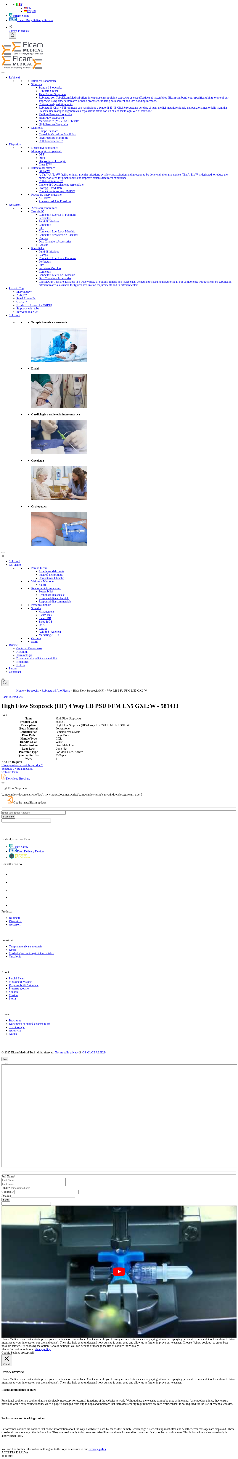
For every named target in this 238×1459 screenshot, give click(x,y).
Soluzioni (14, 315)
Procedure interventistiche (46, 194)
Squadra (36, 608)
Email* (5, 1187)
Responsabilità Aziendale (46, 588)
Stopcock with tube (27, 308)
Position (6, 1195)
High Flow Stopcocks (51, 117)
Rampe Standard (48, 131)
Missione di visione (20, 981)
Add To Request (11, 762)
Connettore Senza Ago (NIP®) (57, 191)
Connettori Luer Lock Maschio (57, 231)
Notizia (20, 665)
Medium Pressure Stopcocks (55, 114)
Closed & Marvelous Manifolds (57, 134)
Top (5, 1059)
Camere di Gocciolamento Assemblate (61, 184)
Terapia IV (37, 211)
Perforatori (45, 218)
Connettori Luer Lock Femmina (57, 214)
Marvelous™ (24, 291)
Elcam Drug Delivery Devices (35, 20)
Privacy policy (97, 1449)
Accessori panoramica (44, 208)
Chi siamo (15, 564)
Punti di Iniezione (49, 221)
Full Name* (8, 1176)
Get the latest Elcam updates (29, 802)
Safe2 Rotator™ (26, 298)
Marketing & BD (49, 635)
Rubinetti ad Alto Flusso (56, 690)
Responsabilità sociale (52, 594)
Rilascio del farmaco (43, 167)
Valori (42, 584)
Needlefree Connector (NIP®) (34, 305)
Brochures (22, 661)
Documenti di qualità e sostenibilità (36, 658)
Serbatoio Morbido (50, 268)
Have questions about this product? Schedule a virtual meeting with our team (22, 769)
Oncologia (15, 956)
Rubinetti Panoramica (44, 80)
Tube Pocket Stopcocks (52, 94)
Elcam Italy (45, 614)
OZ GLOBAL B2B (94, 1052)
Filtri (41, 228)
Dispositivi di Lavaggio (52, 161)
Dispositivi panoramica (44, 147)
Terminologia (24, 655)
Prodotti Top (16, 288)
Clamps (43, 238)
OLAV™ (44, 171)
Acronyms (15, 1030)
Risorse (13, 645)
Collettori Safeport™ (51, 141)
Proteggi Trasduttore (50, 187)
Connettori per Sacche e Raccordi (58, 234)
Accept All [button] (27, 1352)
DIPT (42, 157)
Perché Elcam (39, 568)
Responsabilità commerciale (55, 601)
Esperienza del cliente (51, 571)
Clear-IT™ (45, 164)
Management (46, 611)
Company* (8, 1191)
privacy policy (42, 1349)
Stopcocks (33, 690)
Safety (21, 15)
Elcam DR (45, 618)
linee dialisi (37, 248)
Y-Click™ (45, 198)
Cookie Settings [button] (10, 1352)
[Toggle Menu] (2, 72)
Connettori (45, 224)
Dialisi (13, 949)
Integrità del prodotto (51, 574)
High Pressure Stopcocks (53, 124)
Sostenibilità (46, 591)
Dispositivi (15, 144)
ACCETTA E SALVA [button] (14, 1452)
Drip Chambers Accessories (55, 241)
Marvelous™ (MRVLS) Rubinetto (59, 121)
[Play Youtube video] (119, 1272)
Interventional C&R (28, 311)
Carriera (36, 638)
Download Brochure (18, 778)
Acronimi (22, 651)
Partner (13, 668)
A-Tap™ (21, 295)
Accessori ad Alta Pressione (55, 201)
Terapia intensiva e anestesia (25, 946)
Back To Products (11, 696)
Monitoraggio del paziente (46, 151)
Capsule (43, 244)
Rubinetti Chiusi (48, 90)
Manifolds (37, 127)
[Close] (2, 552)
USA (42, 624)
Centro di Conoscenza (29, 648)
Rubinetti (14, 77)
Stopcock (36, 84)
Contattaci (15, 671)
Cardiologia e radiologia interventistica (31, 953)
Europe (43, 628)
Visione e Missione (42, 581)
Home (20, 690)
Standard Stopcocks (50, 87)
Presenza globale (41, 604)
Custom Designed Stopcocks (56, 104)
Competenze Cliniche (51, 578)
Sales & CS (45, 621)
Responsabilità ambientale (54, 598)
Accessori (14, 204)
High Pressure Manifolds (53, 137)
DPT (41, 154)
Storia (34, 641)
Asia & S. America (50, 631)
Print (4, 715)
